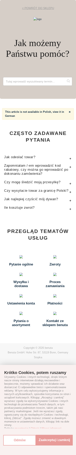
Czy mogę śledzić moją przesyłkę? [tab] (32, 182)
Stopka (38, 357)
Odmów (20, 440)
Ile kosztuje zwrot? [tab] (19, 208)
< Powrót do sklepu (38, 8)
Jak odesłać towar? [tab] (19, 157)
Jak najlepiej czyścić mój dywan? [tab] (31, 199)
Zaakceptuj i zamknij (54, 440)
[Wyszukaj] (68, 81)
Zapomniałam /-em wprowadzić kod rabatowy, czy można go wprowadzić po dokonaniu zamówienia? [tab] (36, 170)
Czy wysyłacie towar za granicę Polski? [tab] (36, 191)
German (10, 115)
